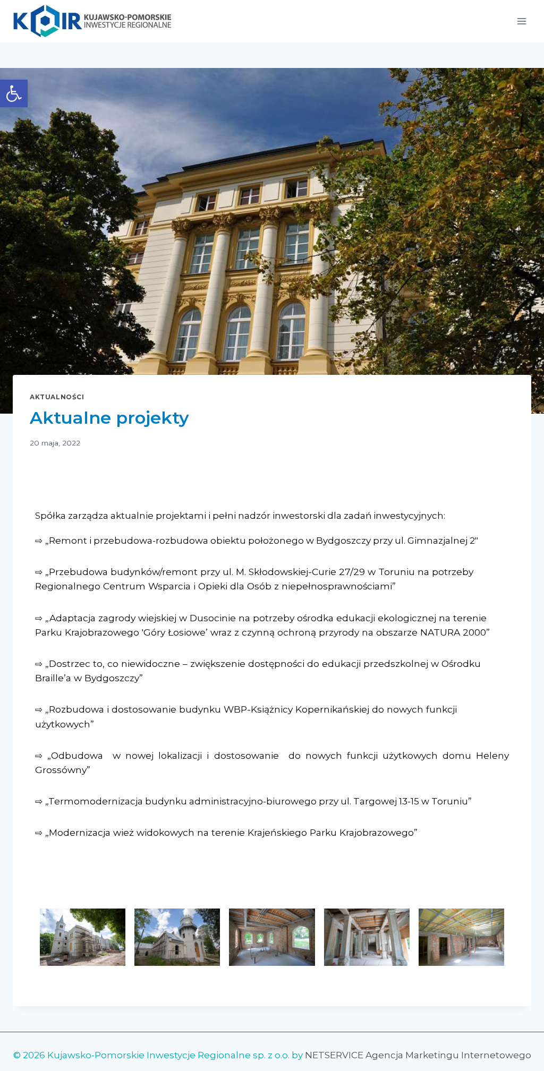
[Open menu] (521, 21)
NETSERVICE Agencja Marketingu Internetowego (418, 1055)
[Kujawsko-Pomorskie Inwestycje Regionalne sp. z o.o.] (92, 21)
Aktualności (57, 397)
